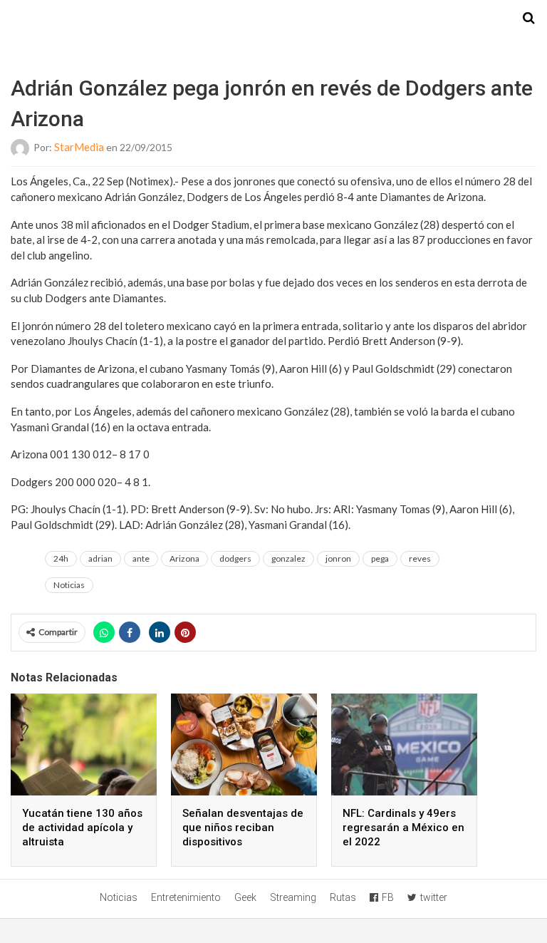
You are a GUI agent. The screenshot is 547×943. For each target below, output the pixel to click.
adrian (100, 558)
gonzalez (288, 558)
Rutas (343, 897)
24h (60, 558)
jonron (338, 558)
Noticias (69, 584)
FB (388, 897)
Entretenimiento (186, 897)
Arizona (184, 558)
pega (380, 558)
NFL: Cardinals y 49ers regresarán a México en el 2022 (403, 827)
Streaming (293, 897)
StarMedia (79, 146)
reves (420, 558)
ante (141, 558)
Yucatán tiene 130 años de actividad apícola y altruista (82, 827)
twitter (433, 897)
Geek (245, 897)
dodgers (235, 558)
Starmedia (273, 18)
